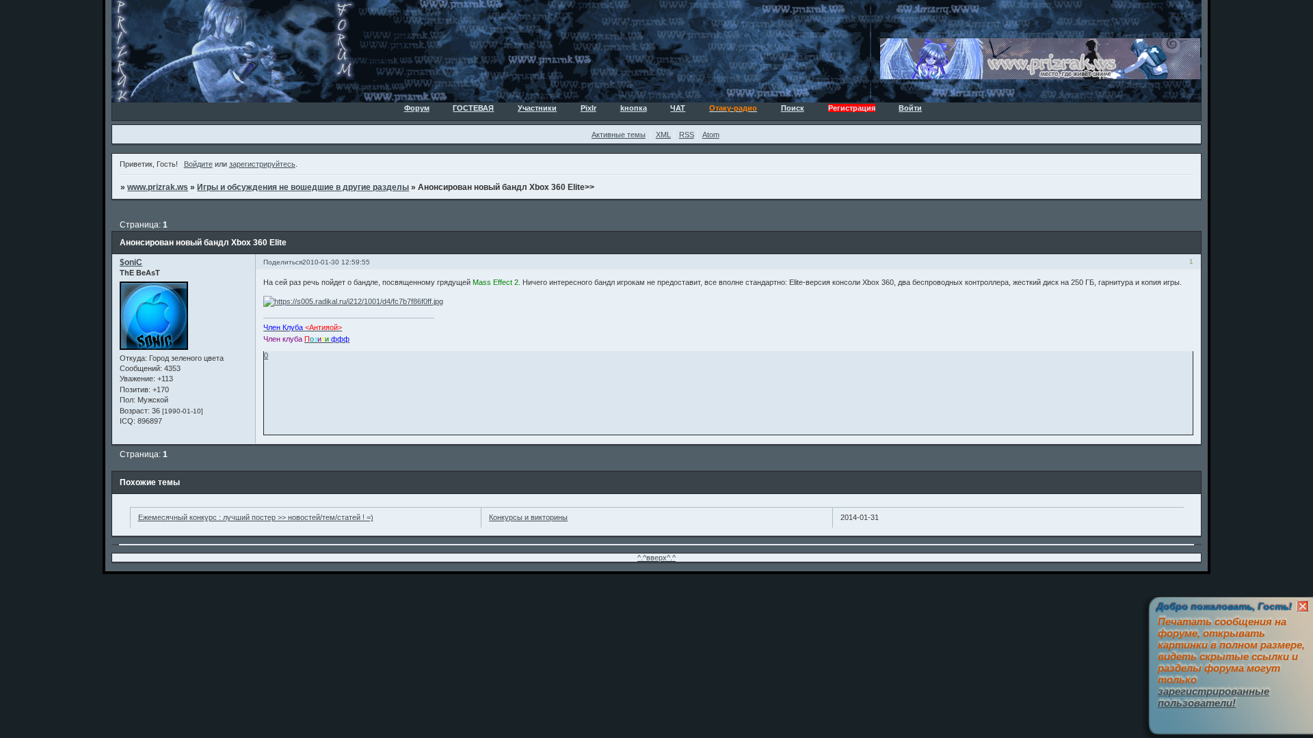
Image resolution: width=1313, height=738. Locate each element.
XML (663, 135)
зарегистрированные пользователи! (1213, 697)
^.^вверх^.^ (656, 558)
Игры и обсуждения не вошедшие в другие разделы (303, 187)
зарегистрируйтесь (262, 164)
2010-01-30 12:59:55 (336, 262)
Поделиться (282, 262)
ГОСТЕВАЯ (473, 108)
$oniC (131, 262)
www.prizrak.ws (157, 187)
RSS (686, 135)
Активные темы (619, 135)
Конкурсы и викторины (528, 517)
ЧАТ (677, 108)
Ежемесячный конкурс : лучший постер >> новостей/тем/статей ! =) (255, 517)
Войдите (198, 164)
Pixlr (588, 108)
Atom (710, 135)
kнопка (633, 108)
